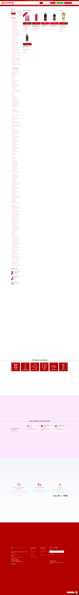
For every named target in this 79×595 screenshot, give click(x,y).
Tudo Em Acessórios (15, 42)
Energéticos (13, 46)
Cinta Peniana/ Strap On (15, 218)
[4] (44, 366)
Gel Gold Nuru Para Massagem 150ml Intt (62, 26)
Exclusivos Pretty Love (15, 238)
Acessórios (12, 20)
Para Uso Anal (13, 201)
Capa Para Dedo (14, 28)
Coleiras (13, 81)
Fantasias (13, 139)
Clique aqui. (21, 495)
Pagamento (32, 555)
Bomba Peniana (14, 26)
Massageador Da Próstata (16, 181)
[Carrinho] (76, 3)
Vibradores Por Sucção (15, 261)
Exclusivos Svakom (14, 240)
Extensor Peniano (14, 35)
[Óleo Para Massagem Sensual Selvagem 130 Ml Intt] (27, 37)
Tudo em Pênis (14, 231)
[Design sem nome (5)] (8, 3)
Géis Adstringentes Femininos (16, 53)
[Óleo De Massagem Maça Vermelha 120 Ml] (45, 16)
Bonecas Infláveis (14, 164)
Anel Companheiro (14, 21)
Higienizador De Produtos (15, 63)
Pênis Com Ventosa (15, 220)
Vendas (13, 92)
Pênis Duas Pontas (14, 224)
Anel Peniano (14, 22)
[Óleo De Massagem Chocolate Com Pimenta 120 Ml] (54, 16)
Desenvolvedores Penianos (16, 172)
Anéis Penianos (14, 161)
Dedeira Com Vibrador (15, 33)
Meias (13, 114)
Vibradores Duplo (14, 252)
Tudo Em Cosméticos (15, 71)
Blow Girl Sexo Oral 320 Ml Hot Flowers (27, 26)
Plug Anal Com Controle (15, 210)
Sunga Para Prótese (15, 90)
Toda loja (12, 232)
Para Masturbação (14, 147)
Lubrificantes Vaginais (15, 67)
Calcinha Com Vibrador (15, 236)
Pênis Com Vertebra (15, 221)
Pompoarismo (14, 39)
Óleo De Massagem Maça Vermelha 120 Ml (44, 26)
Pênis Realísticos (13, 217)
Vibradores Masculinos (15, 256)
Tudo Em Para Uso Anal (15, 215)
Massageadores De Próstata (16, 207)
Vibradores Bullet (14, 246)
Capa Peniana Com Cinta (15, 29)
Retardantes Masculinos (15, 197)
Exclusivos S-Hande (15, 239)
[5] (53, 366)
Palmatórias (13, 88)
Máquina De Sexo (14, 242)
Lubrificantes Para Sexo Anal (16, 64)
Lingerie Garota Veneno (15, 104)
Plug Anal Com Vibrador (15, 211)
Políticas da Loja (33, 551)
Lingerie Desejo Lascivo (15, 102)
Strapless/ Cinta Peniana (15, 243)
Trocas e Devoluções (34, 556)
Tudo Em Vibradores (14, 235)
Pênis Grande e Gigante (15, 228)
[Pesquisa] (41, 3)
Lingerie (12, 94)
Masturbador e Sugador (15, 144)
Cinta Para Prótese (15, 80)
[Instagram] (51, 547)
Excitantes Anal (14, 47)
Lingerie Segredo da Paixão (16, 106)
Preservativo (14, 194)
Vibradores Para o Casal (15, 257)
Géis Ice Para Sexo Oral (15, 58)
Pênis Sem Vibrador (15, 229)
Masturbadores (13, 117)
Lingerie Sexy (14, 109)
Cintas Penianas (14, 131)
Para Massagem (14, 146)
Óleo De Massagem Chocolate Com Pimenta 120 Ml (54, 26)
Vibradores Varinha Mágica (16, 265)
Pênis (13, 150)
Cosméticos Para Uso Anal (16, 202)
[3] (34, 366)
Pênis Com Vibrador (15, 222)
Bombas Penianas (14, 162)
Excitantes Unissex (15, 51)
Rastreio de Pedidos (43, 555)
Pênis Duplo (13, 225)
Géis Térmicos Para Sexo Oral (16, 60)
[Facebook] (49, 547)
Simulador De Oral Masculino (16, 122)
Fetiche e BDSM (13, 72)
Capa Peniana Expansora (15, 32)
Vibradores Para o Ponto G (16, 259)
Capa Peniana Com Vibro (15, 31)
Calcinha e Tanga (14, 98)
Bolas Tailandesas (14, 25)
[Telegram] (54, 547)
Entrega (32, 553)
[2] (25, 366)
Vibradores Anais (14, 244)
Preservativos (14, 40)
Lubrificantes (14, 143)
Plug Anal (13, 153)
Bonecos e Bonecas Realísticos (15, 119)
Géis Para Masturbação (15, 59)
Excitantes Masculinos (15, 50)
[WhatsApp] (53, 547)
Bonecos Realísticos (15, 165)
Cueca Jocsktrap (14, 83)
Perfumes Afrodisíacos (15, 69)
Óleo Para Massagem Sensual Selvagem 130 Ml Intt (26, 47)
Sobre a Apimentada (44, 551)
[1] (15, 366)
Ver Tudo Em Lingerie (15, 115)
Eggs (12, 120)
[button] (27, 23)
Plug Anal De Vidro (14, 213)
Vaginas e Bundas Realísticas (16, 126)
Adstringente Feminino (15, 129)
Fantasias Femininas (15, 84)
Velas (13, 155)
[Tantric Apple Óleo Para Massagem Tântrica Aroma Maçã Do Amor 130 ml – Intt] (36, 16)
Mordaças (13, 87)
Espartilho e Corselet (15, 101)
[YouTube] (56, 547)
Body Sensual (14, 97)
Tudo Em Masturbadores (15, 124)
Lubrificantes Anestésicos (15, 206)
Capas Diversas (14, 166)
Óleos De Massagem (15, 68)
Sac (41, 553)
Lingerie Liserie (14, 105)
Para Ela (12, 128)
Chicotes (13, 79)
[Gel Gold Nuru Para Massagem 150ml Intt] (63, 16)
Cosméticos (13, 43)
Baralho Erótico (14, 24)
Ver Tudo (13, 157)
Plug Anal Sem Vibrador (15, 214)
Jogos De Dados (14, 36)
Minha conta (42, 549)
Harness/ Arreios (14, 86)
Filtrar (13, 13)
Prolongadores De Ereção (15, 195)
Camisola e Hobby (14, 99)
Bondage (13, 76)
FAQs (31, 549)
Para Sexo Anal (14, 148)
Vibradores (13, 158)
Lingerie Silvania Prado (15, 110)
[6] (63, 366)
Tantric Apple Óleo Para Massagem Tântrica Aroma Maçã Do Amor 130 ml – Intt (36, 26)
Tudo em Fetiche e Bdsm (15, 91)
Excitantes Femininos (15, 49)
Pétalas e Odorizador (15, 38)
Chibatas (13, 77)
